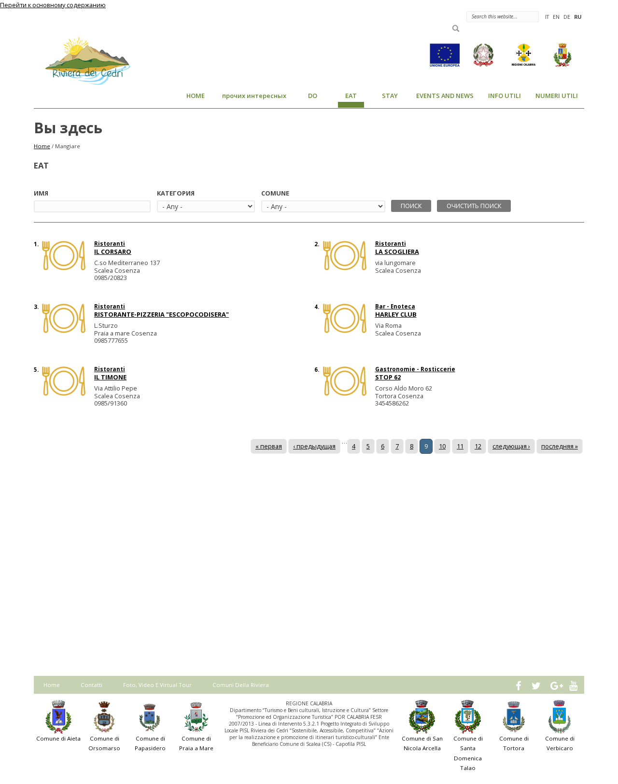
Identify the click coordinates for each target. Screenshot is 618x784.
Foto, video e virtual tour (157, 684)
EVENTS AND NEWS (445, 95)
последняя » (559, 446)
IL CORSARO (112, 251)
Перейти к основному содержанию (53, 4)
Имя (41, 193)
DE (566, 16)
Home (42, 146)
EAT (351, 95)
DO (312, 95)
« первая (268, 446)
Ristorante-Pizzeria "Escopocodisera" (161, 314)
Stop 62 (388, 377)
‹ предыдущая (314, 446)
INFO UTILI (504, 95)
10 (442, 446)
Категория (176, 193)
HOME (195, 95)
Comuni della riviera (240, 684)
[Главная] (82, 60)
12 (478, 446)
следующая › (511, 446)
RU (578, 16)
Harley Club (396, 314)
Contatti (91, 684)
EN (556, 16)
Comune (275, 193)
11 (460, 446)
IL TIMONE (110, 377)
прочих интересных (254, 95)
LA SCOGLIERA (397, 251)
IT (547, 16)
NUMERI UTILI (556, 95)
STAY (390, 95)
